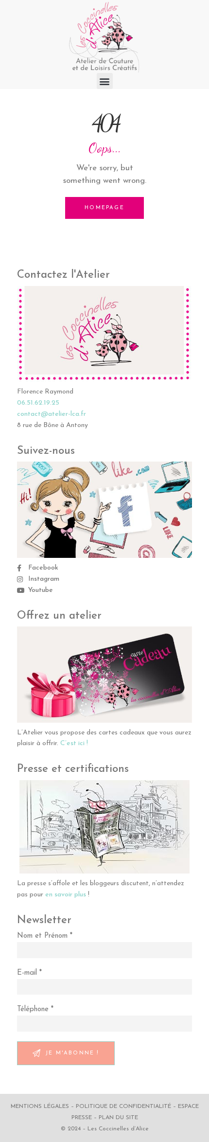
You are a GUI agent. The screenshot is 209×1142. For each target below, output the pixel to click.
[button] (105, 81)
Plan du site (118, 1118)
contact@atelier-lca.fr (51, 414)
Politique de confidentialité (123, 1106)
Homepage (104, 208)
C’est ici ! (74, 743)
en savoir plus (65, 894)
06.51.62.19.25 (38, 403)
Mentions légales (40, 1106)
